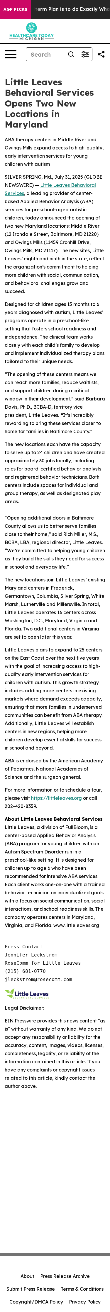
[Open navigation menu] (10, 54)
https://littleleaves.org (56, 798)
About (27, 1276)
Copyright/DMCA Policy (36, 1302)
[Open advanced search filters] (85, 54)
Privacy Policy (85, 1302)
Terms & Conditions (82, 1289)
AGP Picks (15, 9)
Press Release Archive (65, 1276)
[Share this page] (101, 54)
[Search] (71, 54)
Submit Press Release (30, 1289)
